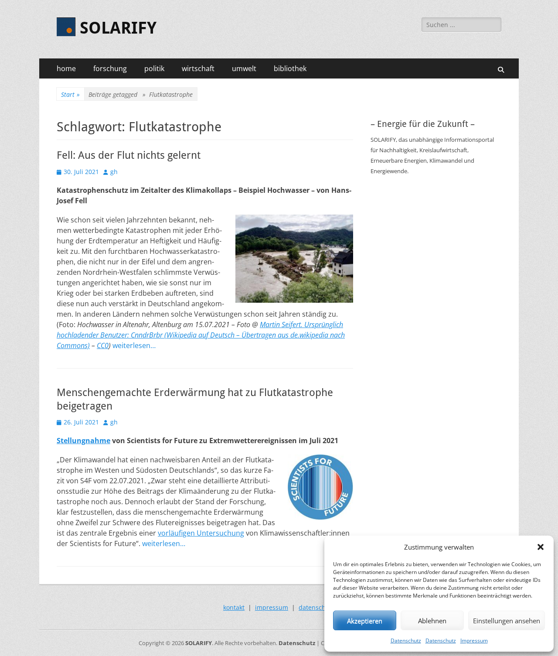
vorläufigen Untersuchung (201, 533)
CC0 (103, 345)
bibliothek (290, 68)
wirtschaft (198, 68)
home (66, 68)
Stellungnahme (83, 440)
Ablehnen (432, 620)
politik (154, 68)
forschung (110, 68)
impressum (271, 607)
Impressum (474, 640)
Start (70, 94)
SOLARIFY (118, 28)
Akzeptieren (364, 620)
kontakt (234, 607)
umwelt (244, 68)
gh (114, 171)
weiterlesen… (134, 345)
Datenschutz (406, 640)
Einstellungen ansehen (506, 620)
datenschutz (317, 607)
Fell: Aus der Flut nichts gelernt (129, 155)
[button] (540, 547)
